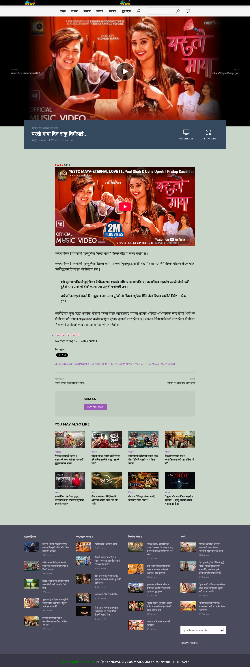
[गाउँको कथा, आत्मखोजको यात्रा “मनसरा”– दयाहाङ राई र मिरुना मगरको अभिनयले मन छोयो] (135, 547)
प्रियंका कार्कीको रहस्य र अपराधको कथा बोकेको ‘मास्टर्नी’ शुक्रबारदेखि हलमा (69, 459)
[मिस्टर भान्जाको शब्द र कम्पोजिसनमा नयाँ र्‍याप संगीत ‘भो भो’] (31, 621)
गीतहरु (34, 128)
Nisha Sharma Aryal (121, 363)
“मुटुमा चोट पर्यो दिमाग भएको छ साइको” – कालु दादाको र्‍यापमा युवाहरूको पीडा (179, 500)
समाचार (58, 492)
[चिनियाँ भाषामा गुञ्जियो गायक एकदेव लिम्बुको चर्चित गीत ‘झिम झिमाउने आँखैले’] (31, 547)
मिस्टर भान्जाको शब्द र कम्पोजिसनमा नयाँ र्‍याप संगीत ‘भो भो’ (179, 459)
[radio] (78, 335)
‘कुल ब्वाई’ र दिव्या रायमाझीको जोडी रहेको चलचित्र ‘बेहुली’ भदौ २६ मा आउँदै (55, 603)
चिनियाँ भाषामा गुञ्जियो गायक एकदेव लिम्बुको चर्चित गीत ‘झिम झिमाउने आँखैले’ (55, 547)
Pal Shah (139, 363)
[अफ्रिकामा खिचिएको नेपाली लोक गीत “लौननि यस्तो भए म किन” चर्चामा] (31, 566)
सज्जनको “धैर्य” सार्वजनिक (106, 594)
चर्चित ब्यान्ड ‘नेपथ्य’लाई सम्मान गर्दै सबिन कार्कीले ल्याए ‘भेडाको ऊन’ (106, 459)
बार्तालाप (99, 11)
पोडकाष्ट (87, 11)
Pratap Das (153, 363)
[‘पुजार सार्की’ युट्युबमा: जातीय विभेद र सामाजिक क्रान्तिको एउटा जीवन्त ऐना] (135, 606)
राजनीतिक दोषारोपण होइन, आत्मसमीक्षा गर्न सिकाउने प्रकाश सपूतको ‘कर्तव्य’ (69, 500)
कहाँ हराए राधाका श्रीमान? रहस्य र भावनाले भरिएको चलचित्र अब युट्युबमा (158, 569)
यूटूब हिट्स (126, 11)
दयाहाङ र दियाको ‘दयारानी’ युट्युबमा (159, 623)
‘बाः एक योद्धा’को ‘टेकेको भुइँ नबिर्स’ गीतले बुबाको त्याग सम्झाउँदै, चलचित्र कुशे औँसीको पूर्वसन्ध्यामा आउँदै (211, 567)
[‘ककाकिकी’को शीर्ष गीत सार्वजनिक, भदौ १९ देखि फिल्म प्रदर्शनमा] (188, 606)
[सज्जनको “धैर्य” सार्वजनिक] (83, 598)
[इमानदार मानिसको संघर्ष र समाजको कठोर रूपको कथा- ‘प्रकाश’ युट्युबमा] (135, 588)
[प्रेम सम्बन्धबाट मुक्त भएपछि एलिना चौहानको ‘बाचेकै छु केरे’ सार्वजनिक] (83, 579)
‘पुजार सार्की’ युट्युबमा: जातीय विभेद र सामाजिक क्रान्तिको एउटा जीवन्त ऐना (159, 606)
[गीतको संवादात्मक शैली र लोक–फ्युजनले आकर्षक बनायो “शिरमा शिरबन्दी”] (83, 561)
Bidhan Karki (82, 363)
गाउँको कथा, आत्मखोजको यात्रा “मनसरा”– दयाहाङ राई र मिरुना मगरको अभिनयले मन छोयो (160, 549)
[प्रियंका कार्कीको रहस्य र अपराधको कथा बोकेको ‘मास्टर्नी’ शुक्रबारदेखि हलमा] (188, 547)
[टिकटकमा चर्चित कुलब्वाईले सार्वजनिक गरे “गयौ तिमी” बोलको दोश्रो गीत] (83, 611)
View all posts (95, 406)
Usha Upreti (168, 363)
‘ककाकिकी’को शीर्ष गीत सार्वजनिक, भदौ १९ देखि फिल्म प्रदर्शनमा (212, 606)
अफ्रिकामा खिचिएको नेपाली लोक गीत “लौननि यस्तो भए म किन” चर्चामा (143, 459)
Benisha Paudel (63, 363)
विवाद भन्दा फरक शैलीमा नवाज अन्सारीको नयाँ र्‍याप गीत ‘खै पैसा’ (55, 584)
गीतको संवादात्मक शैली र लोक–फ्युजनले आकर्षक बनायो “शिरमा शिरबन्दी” (107, 561)
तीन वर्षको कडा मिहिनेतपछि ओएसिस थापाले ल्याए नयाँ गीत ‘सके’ (105, 500)
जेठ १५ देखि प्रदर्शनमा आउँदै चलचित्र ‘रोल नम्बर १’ (141, 498)
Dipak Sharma (99, 363)
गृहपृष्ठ (63, 11)
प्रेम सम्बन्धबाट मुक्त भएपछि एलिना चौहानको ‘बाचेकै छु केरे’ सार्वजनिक (108, 579)
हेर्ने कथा (74, 11)
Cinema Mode (208, 138)
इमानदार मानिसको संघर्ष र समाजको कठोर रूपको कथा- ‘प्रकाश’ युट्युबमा (159, 588)
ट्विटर (104, 661)
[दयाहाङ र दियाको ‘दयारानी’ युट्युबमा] (135, 625)
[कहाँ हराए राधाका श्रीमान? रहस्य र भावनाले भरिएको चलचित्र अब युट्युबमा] (135, 569)
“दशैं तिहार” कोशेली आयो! (106, 543)
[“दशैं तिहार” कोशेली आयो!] (83, 547)
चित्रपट (58, 451)
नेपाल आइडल (43, 128)
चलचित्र (112, 11)
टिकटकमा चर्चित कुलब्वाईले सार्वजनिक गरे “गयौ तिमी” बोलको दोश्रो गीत (106, 611)
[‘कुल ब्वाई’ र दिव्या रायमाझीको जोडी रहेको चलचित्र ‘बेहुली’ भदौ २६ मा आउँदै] (31, 603)
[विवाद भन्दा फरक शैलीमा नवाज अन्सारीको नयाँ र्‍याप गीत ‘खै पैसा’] (31, 584)
